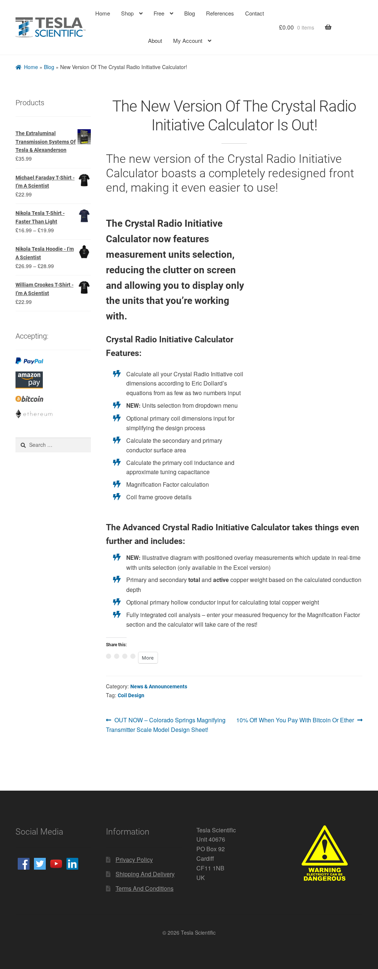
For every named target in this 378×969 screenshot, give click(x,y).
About (154, 40)
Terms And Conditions (144, 884)
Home (102, 13)
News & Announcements (157, 684)
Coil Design (130, 692)
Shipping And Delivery (144, 870)
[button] (276, 258)
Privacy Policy (134, 856)
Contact (254, 13)
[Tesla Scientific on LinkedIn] (72, 860)
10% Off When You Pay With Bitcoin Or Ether (296, 717)
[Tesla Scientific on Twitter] (40, 860)
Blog (189, 13)
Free (158, 13)
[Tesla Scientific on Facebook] (24, 860)
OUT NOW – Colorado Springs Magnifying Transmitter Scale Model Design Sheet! (165, 721)
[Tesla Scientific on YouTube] (56, 860)
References (220, 13)
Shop (127, 13)
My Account (188, 40)
